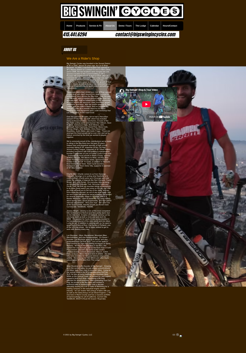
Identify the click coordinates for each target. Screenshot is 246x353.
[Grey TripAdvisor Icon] (173, 334)
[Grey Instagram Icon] (177, 334)
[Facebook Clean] (181, 336)
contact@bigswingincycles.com (145, 34)
